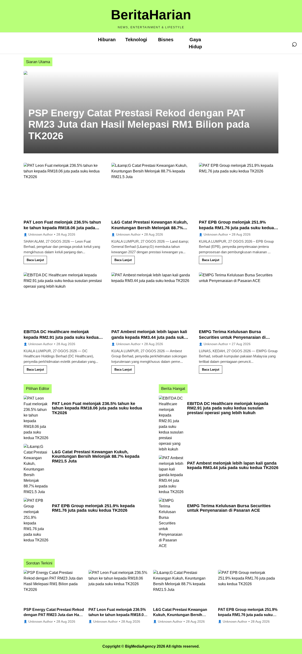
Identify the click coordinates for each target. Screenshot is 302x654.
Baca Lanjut (35, 260)
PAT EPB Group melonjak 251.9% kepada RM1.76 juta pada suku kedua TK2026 (236, 228)
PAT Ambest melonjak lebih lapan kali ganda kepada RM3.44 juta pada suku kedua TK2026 (149, 337)
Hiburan (107, 39)
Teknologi (136, 39)
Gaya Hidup (195, 43)
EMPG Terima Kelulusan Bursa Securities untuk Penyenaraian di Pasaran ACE (232, 337)
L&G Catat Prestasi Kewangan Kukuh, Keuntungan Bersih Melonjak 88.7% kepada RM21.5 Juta (149, 228)
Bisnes (165, 39)
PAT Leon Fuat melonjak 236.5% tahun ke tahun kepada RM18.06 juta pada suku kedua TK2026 (62, 228)
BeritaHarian (151, 14)
